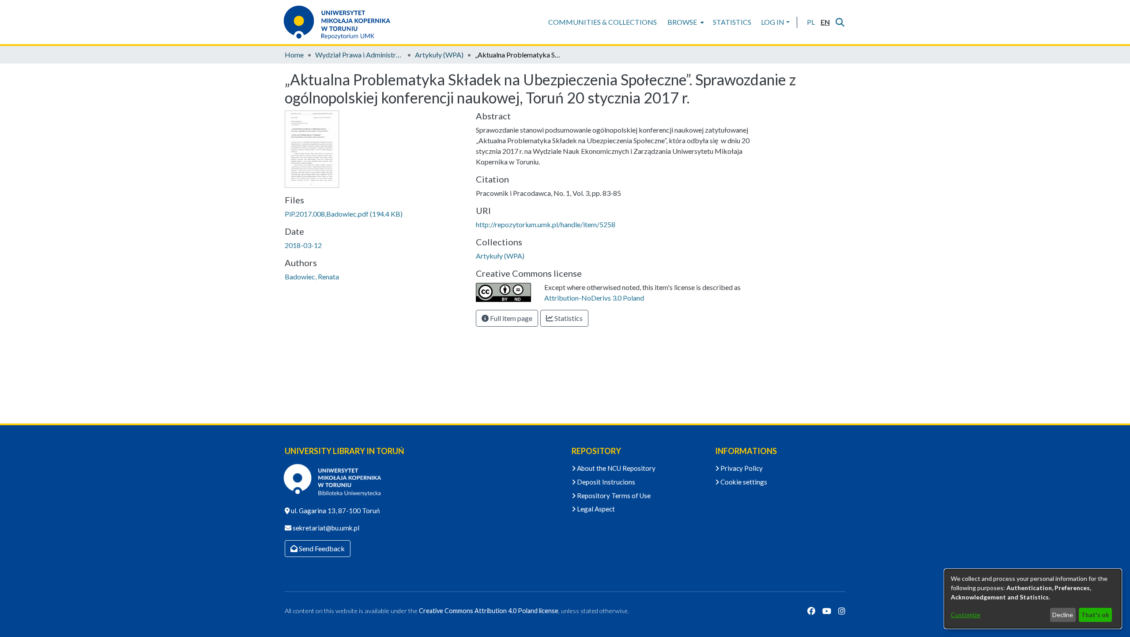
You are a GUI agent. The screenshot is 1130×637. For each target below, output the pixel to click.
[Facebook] (811, 611)
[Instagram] (841, 611)
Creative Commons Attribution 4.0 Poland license (488, 610)
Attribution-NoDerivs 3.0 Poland (594, 298)
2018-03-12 (303, 245)
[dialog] (1033, 598)
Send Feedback (321, 548)
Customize (965, 614)
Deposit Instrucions (605, 482)
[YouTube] (826, 611)
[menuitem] (685, 22)
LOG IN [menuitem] (772, 22)
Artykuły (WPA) (439, 54)
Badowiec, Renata (312, 276)
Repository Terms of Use (613, 496)
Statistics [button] (568, 318)
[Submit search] (839, 22)
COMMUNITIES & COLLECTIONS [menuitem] (602, 22)
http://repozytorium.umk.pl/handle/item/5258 (545, 224)
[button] (810, 22)
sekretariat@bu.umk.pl (325, 528)
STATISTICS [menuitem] (732, 22)
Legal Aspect (595, 509)
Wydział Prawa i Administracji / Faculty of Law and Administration (359, 54)
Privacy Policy (741, 468)
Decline (1062, 614)
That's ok (1095, 614)
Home (294, 54)
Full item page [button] (510, 318)
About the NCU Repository (615, 468)
